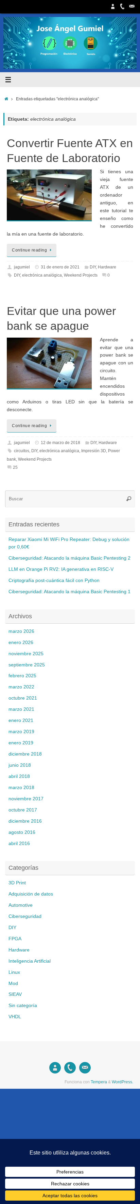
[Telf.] (122, 6)
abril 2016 (19, 843)
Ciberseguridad (24, 916)
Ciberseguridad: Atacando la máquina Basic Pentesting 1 (69, 591)
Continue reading (29, 250)
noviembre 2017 (25, 798)
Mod (13, 983)
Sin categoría (22, 1005)
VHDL (14, 1016)
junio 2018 (19, 765)
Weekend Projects (81, 275)
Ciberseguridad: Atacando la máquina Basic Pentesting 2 (69, 558)
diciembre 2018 (25, 754)
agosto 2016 (21, 832)
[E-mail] (132, 6)
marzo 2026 (21, 631)
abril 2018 (19, 776)
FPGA (14, 938)
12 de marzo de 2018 (60, 442)
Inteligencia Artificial (29, 961)
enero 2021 (20, 720)
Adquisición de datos (30, 894)
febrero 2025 (22, 675)
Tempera (99, 1082)
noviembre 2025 (25, 653)
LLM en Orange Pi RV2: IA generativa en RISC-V (60, 569)
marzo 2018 (21, 787)
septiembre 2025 (26, 664)
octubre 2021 (22, 698)
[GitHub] (113, 6)
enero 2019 (20, 742)
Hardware (107, 267)
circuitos (21, 450)
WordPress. (122, 1082)
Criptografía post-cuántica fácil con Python (54, 580)
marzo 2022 (21, 686)
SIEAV (15, 994)
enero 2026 (20, 642)
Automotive (20, 905)
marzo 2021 (21, 709)
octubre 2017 (22, 809)
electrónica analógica (42, 275)
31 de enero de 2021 (60, 267)
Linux (14, 972)
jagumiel (22, 267)
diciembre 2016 (25, 821)
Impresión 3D (93, 450)
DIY (93, 267)
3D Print (17, 882)
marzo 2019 (21, 731)
